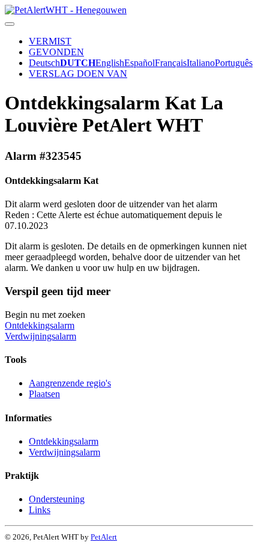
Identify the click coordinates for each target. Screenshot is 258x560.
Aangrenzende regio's (70, 383)
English (109, 63)
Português (234, 63)
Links (39, 510)
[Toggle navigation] (9, 24)
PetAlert (104, 536)
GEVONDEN (56, 52)
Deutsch (44, 63)
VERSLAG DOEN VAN (78, 73)
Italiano (201, 63)
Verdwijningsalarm (40, 336)
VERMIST (50, 41)
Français (171, 63)
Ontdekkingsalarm (39, 325)
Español (139, 63)
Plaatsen (44, 394)
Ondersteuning (57, 499)
